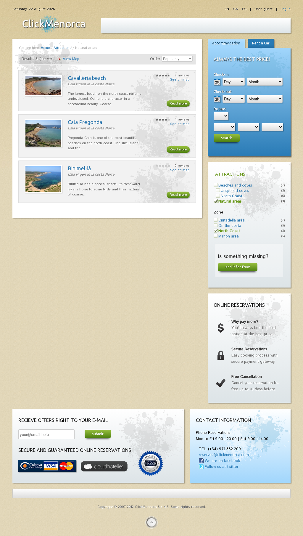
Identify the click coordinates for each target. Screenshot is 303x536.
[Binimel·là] (43, 192)
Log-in (286, 9)
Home (45, 47)
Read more (178, 103)
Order (155, 59)
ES (244, 9)
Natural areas (230, 201)
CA (236, 9)
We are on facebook (222, 461)
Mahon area (228, 236)
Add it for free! (237, 267)
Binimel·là (79, 168)
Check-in (221, 74)
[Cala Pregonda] (43, 146)
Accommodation (226, 43)
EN (227, 9)
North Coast (231, 196)
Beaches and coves (235, 185)
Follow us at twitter (221, 467)
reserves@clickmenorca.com (224, 455)
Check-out (222, 91)
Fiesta (53, 24)
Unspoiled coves (235, 191)
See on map (180, 79)
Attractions (62, 47)
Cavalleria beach (87, 78)
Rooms (220, 109)
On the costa (229, 226)
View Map (71, 59)
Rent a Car (261, 43)
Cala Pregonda (85, 122)
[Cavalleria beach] (43, 95)
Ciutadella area (231, 220)
